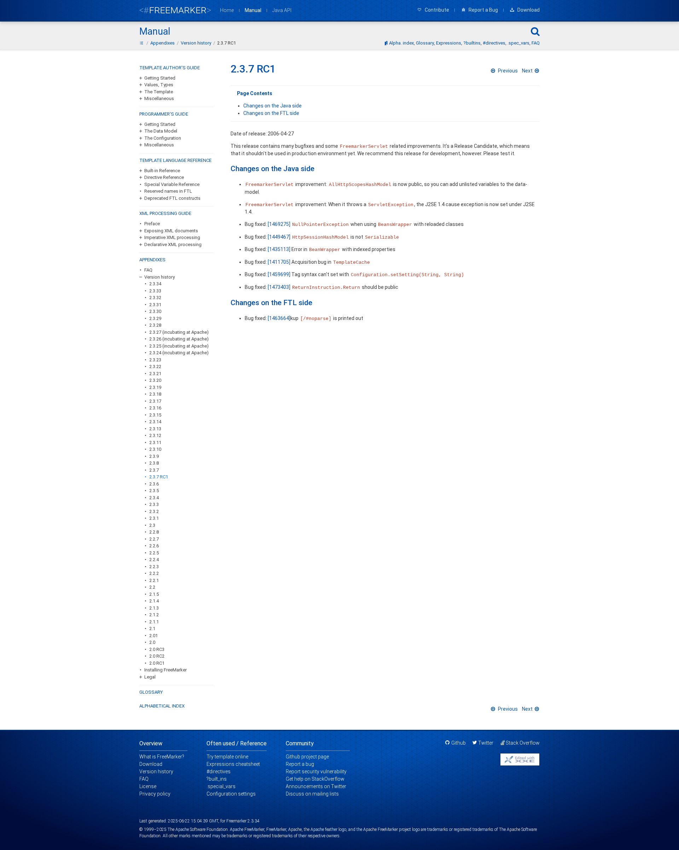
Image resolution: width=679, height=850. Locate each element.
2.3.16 (155, 408)
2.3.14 (155, 421)
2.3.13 (155, 428)
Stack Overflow (523, 743)
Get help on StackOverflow (315, 779)
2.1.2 (154, 614)
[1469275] (279, 224)
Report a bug (300, 764)
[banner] (175, 10)
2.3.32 (155, 297)
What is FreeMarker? (161, 756)
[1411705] (279, 262)
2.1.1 (154, 621)
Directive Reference (164, 177)
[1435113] (279, 249)
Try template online (227, 756)
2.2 (152, 587)
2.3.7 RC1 (158, 476)
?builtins (472, 43)
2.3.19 (155, 387)
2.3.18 (155, 394)
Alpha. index (401, 43)
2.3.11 (155, 442)
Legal (150, 677)
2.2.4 (154, 559)
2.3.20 (155, 380)
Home (227, 10)
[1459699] (279, 274)
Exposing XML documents (171, 230)
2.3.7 (154, 470)
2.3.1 (154, 518)
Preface (152, 223)
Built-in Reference (162, 170)
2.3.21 (155, 373)
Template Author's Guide (169, 67)
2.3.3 (154, 504)
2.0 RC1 (156, 663)
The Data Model (160, 131)
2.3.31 (155, 304)
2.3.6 (154, 484)
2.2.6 (154, 545)
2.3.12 (155, 435)
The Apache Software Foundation (198, 829)
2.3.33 (155, 290)
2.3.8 (154, 463)
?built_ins (217, 779)
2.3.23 (155, 359)
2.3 (152, 525)
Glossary (425, 43)
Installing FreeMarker (165, 670)
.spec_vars (518, 43)
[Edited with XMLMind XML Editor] (520, 759)
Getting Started (159, 78)
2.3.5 (154, 490)
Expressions (448, 43)
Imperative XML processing (172, 237)
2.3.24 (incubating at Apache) (179, 352)
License (147, 786)
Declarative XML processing (173, 244)
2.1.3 (154, 608)
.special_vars (221, 786)
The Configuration (162, 138)
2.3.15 (155, 415)
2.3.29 (155, 318)
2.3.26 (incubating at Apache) (179, 339)
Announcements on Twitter (316, 786)
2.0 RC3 (156, 649)
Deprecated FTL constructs (172, 198)
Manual (253, 10)
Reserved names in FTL (168, 191)
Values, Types (158, 84)
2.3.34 (155, 283)
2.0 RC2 (156, 656)
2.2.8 (154, 532)
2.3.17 (155, 401)
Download (150, 764)
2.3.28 (155, 325)
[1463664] (279, 318)
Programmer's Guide (163, 114)
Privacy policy (154, 794)
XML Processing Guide (165, 213)
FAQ (536, 43)
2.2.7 (154, 539)
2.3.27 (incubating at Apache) (179, 332)
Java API (281, 10)
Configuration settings (231, 794)
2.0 (152, 642)
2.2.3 (154, 566)
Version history (159, 277)
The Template (158, 91)
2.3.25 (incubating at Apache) (179, 346)
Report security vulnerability (316, 771)
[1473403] (279, 287)
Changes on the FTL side (271, 113)
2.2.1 (154, 580)
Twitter (485, 743)
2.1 (152, 628)
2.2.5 (154, 552)
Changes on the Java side (272, 106)
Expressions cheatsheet (233, 764)
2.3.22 (155, 366)
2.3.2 (154, 511)
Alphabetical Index (162, 706)
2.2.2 (154, 573)
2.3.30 (155, 311)
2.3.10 (155, 449)
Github (458, 743)
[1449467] (279, 237)
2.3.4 (154, 497)
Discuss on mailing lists (312, 794)
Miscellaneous (159, 98)
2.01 (153, 635)
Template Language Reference (175, 160)
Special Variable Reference (171, 184)
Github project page (307, 756)
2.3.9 (154, 456)
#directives (494, 43)
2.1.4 (154, 601)
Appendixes (152, 259)
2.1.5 (154, 594)
